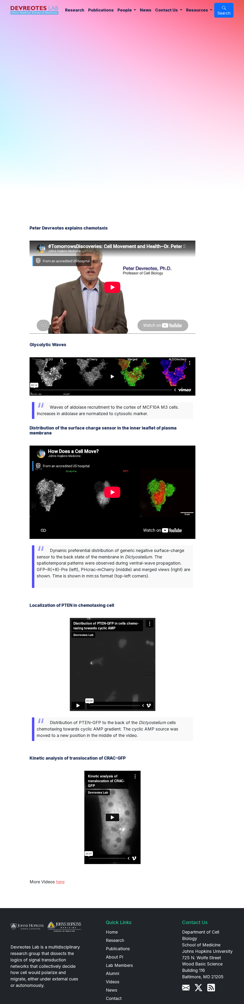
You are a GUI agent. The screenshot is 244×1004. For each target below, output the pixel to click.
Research (74, 10)
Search (223, 13)
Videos (112, 981)
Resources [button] (197, 10)
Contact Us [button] (167, 10)
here (60, 881)
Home (112, 931)
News (145, 10)
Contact (114, 998)
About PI (114, 956)
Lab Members (119, 965)
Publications (101, 10)
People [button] (125, 10)
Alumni (112, 973)
